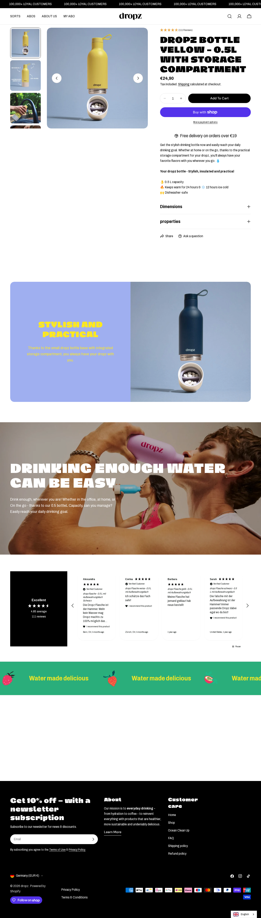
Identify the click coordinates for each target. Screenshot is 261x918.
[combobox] (244, 914)
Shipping (183, 84)
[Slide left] (57, 78)
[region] (160, 605)
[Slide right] (138, 78)
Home (172, 815)
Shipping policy (178, 846)
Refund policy (177, 853)
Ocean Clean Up (178, 830)
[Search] (230, 16)
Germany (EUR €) (27, 875)
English (245, 914)
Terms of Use (57, 849)
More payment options (205, 122)
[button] (73, 606)
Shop (171, 822)
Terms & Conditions (74, 897)
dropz (25, 886)
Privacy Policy (70, 889)
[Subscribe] (93, 839)
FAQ (171, 838)
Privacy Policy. (77, 849)
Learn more (112, 832)
